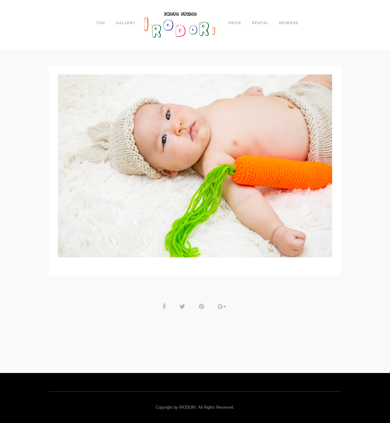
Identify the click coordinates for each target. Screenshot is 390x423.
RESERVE (289, 22)
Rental (260, 22)
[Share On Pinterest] (202, 306)
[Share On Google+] (223, 306)
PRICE (235, 22)
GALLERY (125, 22)
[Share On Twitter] (183, 306)
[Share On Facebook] (165, 306)
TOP (100, 22)
